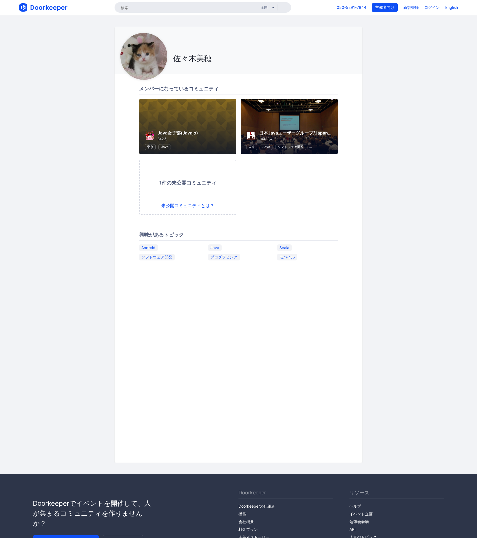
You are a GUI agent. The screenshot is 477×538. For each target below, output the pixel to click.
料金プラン (248, 529)
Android (148, 247)
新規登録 (411, 7)
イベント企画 (361, 513)
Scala (284, 247)
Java (165, 147)
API (352, 529)
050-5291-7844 (351, 7)
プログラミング (223, 257)
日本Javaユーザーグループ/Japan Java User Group (311, 133)
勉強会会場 (359, 521)
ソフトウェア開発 (290, 147)
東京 (150, 147)
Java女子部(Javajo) (178, 133)
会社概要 (246, 521)
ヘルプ (355, 506)
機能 (242, 513)
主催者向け (384, 7)
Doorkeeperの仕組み (257, 506)
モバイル (287, 257)
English (451, 7)
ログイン (432, 7)
